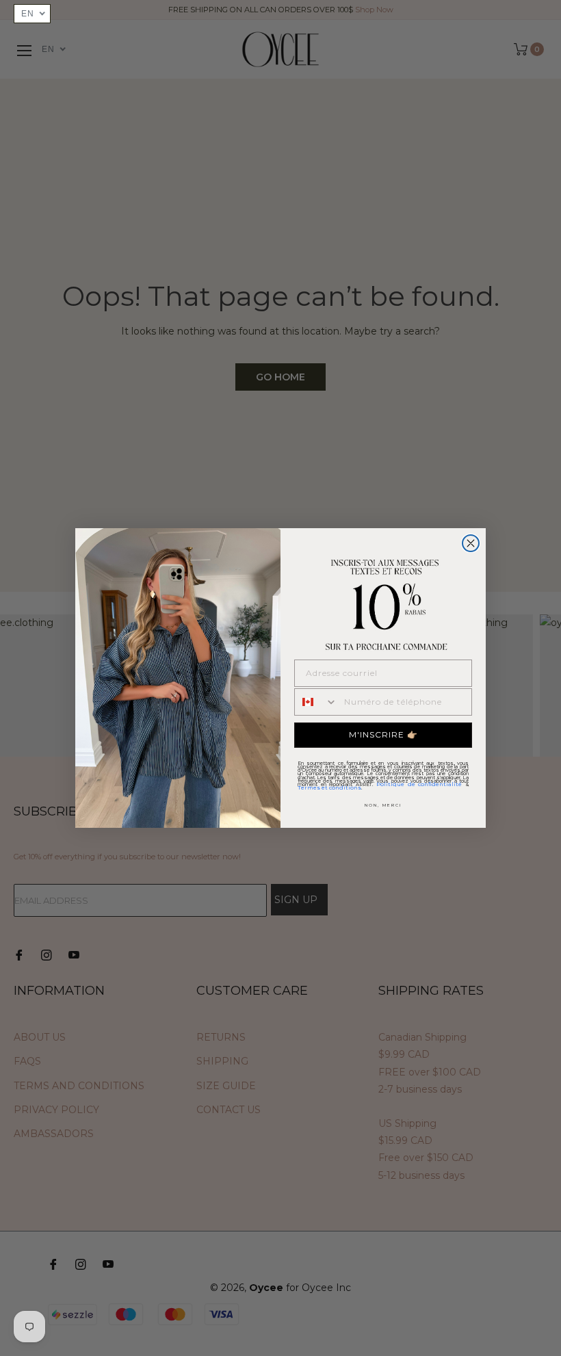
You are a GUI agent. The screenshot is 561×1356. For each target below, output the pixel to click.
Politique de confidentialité (419, 784)
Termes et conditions (329, 787)
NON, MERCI (383, 805)
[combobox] (316, 702)
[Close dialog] (470, 543)
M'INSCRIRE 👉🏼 (383, 734)
